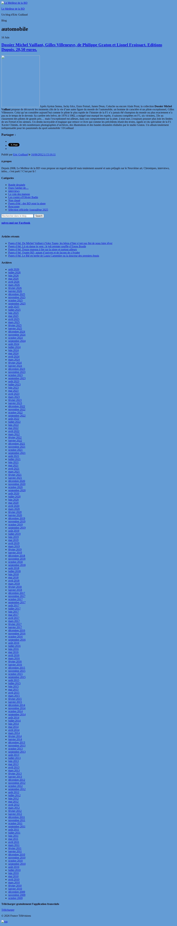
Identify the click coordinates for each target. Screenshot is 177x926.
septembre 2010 (17, 863)
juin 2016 (13, 649)
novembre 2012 (16, 782)
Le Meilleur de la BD (13, 8)
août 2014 (13, 717)
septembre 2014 (17, 714)
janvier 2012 (15, 814)
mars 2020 (14, 509)
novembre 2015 (16, 670)
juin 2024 (13, 350)
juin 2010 (13, 873)
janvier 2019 (15, 552)
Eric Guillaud (20, 154)
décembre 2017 (16, 593)
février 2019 (15, 549)
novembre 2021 (16, 446)
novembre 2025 (16, 297)
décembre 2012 (16, 779)
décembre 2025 (16, 294)
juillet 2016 (14, 645)
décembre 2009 (16, 891)
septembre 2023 (17, 378)
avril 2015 (13, 692)
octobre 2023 (15, 375)
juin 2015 (13, 686)
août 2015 (13, 680)
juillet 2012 (14, 795)
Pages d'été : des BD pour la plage (27, 203)
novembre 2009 (16, 894)
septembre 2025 (17, 303)
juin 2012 (13, 798)
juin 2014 (13, 723)
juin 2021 (13, 462)
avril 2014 (13, 730)
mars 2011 (14, 845)
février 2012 (15, 810)
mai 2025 (13, 316)
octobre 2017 (15, 599)
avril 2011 (13, 842)
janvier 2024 (15, 365)
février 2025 (15, 325)
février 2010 (15, 885)
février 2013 (15, 773)
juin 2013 (13, 761)
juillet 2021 (14, 459)
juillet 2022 (14, 421)
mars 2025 (14, 322)
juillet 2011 (14, 832)
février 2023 (15, 400)
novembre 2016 (16, 633)
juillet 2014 (14, 720)
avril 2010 (13, 879)
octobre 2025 (15, 300)
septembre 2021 (17, 453)
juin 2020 (13, 499)
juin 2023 (13, 387)
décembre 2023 (16, 368)
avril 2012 (13, 804)
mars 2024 (14, 359)
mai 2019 (13, 540)
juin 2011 (13, 835)
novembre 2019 (16, 521)
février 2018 (15, 586)
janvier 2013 (15, 776)
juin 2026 (13, 275)
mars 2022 (14, 434)
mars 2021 (14, 471)
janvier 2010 (15, 888)
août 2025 (13, 306)
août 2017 (13, 605)
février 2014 (15, 736)
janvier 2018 (15, 589)
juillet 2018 (14, 571)
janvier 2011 (15, 851)
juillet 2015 (14, 683)
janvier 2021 (15, 477)
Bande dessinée (16, 184)
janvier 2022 (15, 440)
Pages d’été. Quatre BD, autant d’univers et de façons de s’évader (44, 252)
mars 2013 (14, 770)
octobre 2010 (15, 860)
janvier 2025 (15, 328)
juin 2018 (13, 574)
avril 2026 (13, 281)
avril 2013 (13, 767)
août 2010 (13, 866)
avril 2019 (13, 543)
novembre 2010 (16, 857)
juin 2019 (13, 537)
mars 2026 (14, 284)
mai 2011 (13, 838)
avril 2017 (13, 617)
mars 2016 (14, 658)
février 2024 (15, 362)
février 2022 (15, 437)
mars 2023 (14, 396)
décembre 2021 (16, 443)
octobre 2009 (15, 898)
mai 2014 (13, 726)
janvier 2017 (15, 627)
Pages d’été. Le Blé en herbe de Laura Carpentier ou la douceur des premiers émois (53, 255)
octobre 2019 (15, 524)
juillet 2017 (14, 608)
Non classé (14, 200)
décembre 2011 (16, 817)
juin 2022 (13, 424)
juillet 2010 (14, 870)
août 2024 (13, 344)
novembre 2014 (16, 708)
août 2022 (13, 418)
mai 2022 (13, 428)
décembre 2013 (16, 742)
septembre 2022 (17, 415)
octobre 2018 (15, 561)
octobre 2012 (15, 786)
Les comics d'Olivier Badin (23, 197)
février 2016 (15, 661)
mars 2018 (14, 583)
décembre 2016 (16, 630)
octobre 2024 (15, 337)
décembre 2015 (16, 667)
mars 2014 (14, 733)
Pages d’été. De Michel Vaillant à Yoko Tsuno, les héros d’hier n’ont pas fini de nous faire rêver (60, 243)
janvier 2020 (15, 515)
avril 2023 (13, 393)
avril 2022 (13, 431)
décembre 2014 (16, 705)
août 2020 (13, 493)
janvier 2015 (15, 702)
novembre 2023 (16, 372)
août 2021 (13, 456)
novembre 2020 (16, 484)
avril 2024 (13, 356)
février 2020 (15, 512)
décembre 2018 (16, 555)
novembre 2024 (16, 334)
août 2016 (13, 642)
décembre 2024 (16, 331)
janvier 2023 (15, 403)
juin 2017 (13, 611)
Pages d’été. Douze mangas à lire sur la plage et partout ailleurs (42, 249)
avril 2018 (13, 580)
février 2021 (15, 474)
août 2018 (13, 568)
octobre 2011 (15, 823)
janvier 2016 (15, 664)
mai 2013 (13, 764)
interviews (14, 191)
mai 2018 (13, 577)
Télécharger (7, 909)
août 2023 (13, 381)
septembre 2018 (17, 565)
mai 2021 (13, 465)
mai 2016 (13, 652)
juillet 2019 (14, 533)
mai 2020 (13, 502)
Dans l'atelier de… (18, 187)
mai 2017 (13, 614)
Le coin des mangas (19, 194)
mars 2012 (14, 807)
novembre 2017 (16, 596)
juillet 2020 (14, 496)
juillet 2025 (14, 309)
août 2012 (13, 792)
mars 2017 (14, 621)
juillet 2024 (14, 347)
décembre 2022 (16, 406)
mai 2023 (13, 390)
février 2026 (15, 288)
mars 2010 (14, 882)
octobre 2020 (15, 487)
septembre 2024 (17, 340)
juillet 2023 (14, 384)
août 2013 (13, 754)
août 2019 (13, 530)
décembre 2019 (16, 518)
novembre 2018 (16, 558)
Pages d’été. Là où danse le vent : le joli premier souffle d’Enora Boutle (47, 246)
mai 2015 (13, 689)
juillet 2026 (14, 272)
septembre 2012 (17, 789)
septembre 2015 (17, 677)
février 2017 (15, 624)
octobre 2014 (15, 711)
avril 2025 (13, 319)
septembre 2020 (17, 490)
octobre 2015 (15, 673)
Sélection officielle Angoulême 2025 (28, 209)
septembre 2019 (17, 527)
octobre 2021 (15, 449)
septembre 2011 (16, 826)
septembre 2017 (17, 602)
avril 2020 (13, 505)
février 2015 (15, 698)
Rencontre (14, 206)
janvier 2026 (15, 291)
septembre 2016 (17, 639)
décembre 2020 (16, 481)
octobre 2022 (15, 412)
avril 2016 (13, 655)
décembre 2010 (16, 854)
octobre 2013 (15, 748)
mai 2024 (13, 353)
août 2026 (13, 269)
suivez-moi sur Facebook (15, 222)
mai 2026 (13, 278)
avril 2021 (13, 468)
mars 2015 (14, 695)
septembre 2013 (17, 751)
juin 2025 (13, 312)
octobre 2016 (15, 636)
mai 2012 (13, 801)
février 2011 (14, 848)
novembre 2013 (16, 745)
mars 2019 (14, 546)
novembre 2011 (16, 820)
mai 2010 (13, 876)
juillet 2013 (14, 758)
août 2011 (13, 829)
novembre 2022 (16, 409)
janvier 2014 (15, 739)
